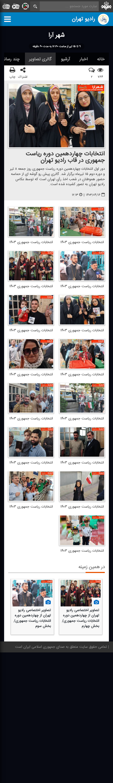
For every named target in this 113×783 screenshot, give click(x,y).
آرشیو (65, 59)
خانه (101, 59)
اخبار (84, 59)
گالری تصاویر (40, 59)
